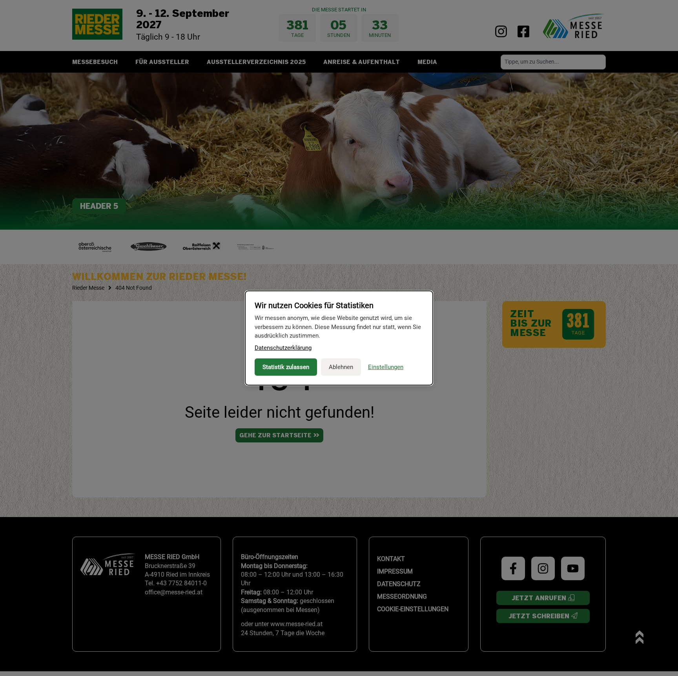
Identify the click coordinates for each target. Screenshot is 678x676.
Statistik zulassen (285, 367)
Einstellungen (385, 367)
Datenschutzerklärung (283, 347)
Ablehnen (341, 367)
